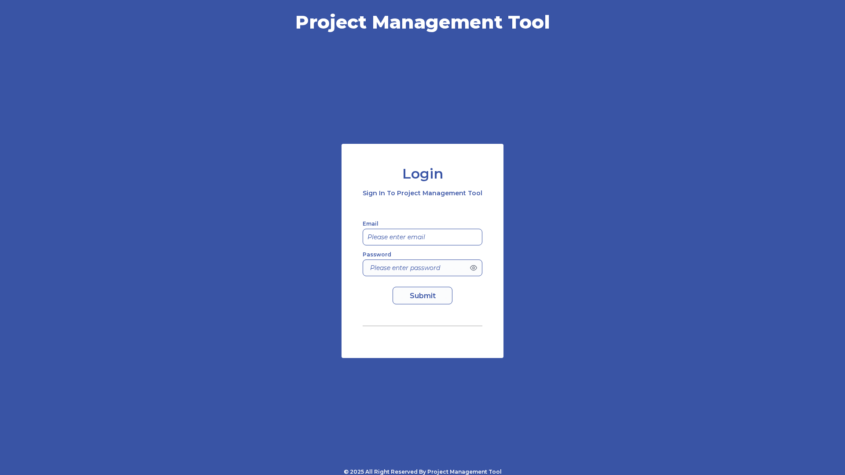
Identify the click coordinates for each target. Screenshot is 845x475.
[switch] (473, 267)
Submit (423, 296)
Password (377, 254)
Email (370, 223)
